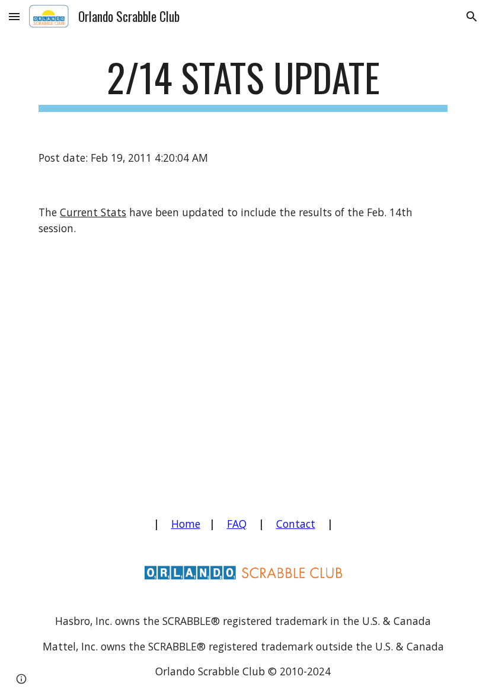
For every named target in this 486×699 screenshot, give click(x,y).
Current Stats (93, 212)
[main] (243, 83)
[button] (14, 16)
